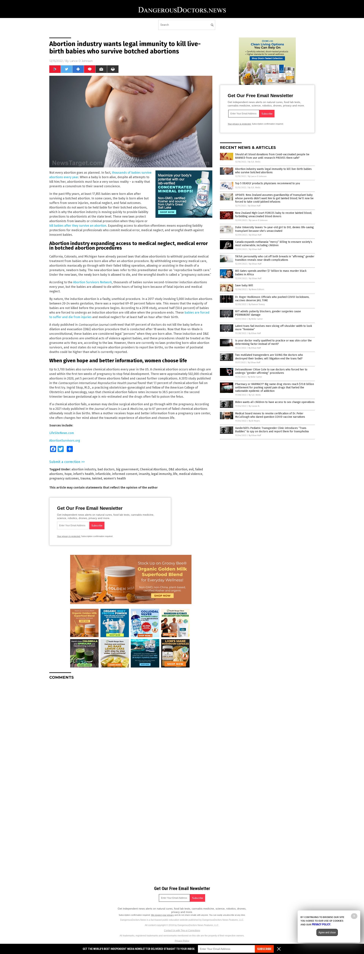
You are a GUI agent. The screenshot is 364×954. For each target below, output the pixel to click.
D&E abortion (178, 469)
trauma (85, 478)
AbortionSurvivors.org (64, 440)
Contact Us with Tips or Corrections (182, 930)
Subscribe (264, 949)
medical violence (190, 474)
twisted (97, 478)
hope (68, 474)
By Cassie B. (254, 406)
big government (127, 469)
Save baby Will (244, 285)
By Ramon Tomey (257, 304)
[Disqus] (130, 730)
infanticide (103, 474)
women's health (115, 478)
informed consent (124, 474)
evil (191, 469)
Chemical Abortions (153, 469)
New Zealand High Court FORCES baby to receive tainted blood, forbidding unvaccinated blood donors (273, 214)
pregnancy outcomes (64, 478)
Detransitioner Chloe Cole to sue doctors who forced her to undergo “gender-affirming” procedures (271, 371)
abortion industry (83, 469)
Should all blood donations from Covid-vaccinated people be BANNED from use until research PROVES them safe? (272, 156)
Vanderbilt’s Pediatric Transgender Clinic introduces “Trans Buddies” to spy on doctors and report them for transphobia (272, 429)
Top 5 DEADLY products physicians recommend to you (267, 183)
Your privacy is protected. (69, 536)
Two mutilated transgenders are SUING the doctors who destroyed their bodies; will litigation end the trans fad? (269, 356)
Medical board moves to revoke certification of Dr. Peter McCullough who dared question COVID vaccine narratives (270, 415)
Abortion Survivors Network (92, 282)
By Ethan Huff (254, 206)
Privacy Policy (182, 941)
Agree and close (327, 932)
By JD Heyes (254, 421)
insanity (144, 474)
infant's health (83, 474)
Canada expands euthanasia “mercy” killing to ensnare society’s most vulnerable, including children (273, 243)
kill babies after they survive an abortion (77, 225)
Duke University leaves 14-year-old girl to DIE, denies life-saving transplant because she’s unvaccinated (274, 229)
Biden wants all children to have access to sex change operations (275, 402)
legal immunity (161, 474)
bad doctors (106, 469)
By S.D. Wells (254, 162)
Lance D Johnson (81, 61)
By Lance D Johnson (257, 176)
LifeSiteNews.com (61, 433)
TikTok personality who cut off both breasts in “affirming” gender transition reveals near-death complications (274, 258)
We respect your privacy (162, 915)
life (175, 474)
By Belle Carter (256, 319)
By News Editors (256, 289)
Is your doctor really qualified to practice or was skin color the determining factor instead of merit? (273, 342)
